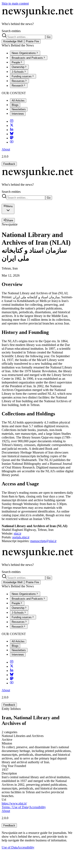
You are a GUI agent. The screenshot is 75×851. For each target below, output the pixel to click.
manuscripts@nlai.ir (43, 541)
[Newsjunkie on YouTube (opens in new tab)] (11, 142)
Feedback (9, 163)
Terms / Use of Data (15, 807)
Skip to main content (15, 3)
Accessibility (37, 807)
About (6, 149)
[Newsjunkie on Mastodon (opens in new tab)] (11, 138)
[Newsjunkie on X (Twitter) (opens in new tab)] (11, 125)
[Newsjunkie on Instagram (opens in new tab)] (11, 121)
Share (9, 220)
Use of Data (10, 847)
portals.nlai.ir (20, 537)
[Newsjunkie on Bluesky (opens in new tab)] (11, 134)
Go (48, 37)
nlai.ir (17, 533)
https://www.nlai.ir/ (14, 803)
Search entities (11, 31)
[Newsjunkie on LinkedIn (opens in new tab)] (11, 130)
